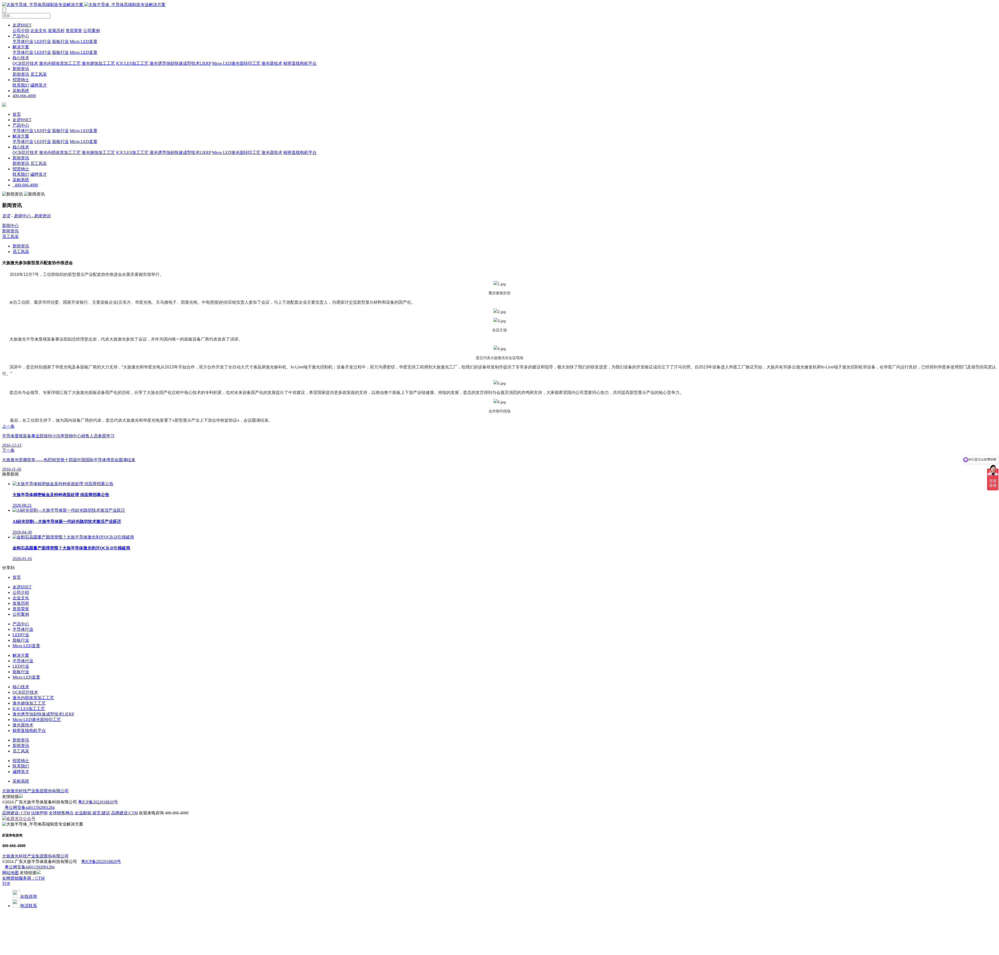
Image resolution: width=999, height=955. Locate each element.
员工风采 (38, 74)
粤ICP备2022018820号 (98, 802)
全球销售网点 (61, 813)
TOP (6, 883)
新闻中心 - (24, 216)
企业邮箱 (83, 813)
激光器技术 (271, 63)
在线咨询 (28, 896)
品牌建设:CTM (124, 813)
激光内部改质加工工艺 (60, 63)
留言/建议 (101, 813)
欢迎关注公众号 (20, 818)
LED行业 (42, 41)
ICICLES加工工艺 (132, 63)
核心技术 (20, 58)
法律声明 (39, 813)
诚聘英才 (38, 85)
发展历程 (56, 30)
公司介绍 (20, 30)
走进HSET (21, 25)
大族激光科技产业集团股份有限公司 (35, 791)
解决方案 (20, 47)
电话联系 (28, 906)
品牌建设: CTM (16, 813)
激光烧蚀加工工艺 (98, 63)
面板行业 (60, 41)
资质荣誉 (74, 30)
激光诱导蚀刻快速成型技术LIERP (180, 63)
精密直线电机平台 (300, 63)
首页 (16, 114)
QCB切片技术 (25, 63)
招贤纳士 (20, 79)
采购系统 (20, 90)
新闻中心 (10, 225)
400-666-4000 (24, 96)
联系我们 (20, 85)
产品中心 (20, 36)
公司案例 (91, 30)
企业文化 (38, 30)
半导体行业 (22, 41)
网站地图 (10, 872)
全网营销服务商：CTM (23, 878)
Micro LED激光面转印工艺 (236, 63)
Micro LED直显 (83, 41)
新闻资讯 (20, 69)
